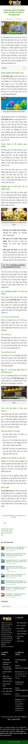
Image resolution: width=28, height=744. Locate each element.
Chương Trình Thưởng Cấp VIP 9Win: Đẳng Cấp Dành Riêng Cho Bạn (16, 554)
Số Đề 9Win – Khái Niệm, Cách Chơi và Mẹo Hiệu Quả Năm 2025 (16, 594)
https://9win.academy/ (7, 646)
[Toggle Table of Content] (23, 68)
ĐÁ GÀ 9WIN (20, 628)
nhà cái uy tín (7, 735)
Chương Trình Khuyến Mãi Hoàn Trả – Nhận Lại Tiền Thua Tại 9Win (16, 575)
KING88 (12, 727)
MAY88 (13, 729)
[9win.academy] (14, 2)
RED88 (8, 729)
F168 (17, 727)
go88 (21, 733)
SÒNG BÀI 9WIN (21, 633)
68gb (11, 733)
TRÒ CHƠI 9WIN (22, 623)
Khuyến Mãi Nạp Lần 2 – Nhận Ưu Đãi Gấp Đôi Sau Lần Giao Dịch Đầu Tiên (16, 560)
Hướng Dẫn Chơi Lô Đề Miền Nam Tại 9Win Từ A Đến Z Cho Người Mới (16, 547)
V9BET (22, 729)
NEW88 (7, 727)
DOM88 (3, 731)
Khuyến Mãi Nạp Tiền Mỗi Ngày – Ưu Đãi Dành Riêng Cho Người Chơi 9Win (16, 581)
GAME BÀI (12, 731)
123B (4, 729)
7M (1, 729)
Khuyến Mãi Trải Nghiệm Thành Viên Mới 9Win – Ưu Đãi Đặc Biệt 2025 (16, 588)
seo (21, 19)
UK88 (17, 729)
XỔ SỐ (14, 8)
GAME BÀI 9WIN (22, 631)
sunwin (7, 733)
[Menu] (2, 3)
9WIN (2, 623)
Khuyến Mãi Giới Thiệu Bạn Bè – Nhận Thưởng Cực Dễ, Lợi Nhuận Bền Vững (16, 568)
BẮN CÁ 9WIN (21, 625)
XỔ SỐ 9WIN (20, 641)
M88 (7, 731)
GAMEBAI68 (22, 727)
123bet (18, 731)
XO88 (26, 729)
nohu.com (16, 733)
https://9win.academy (21, 668)
